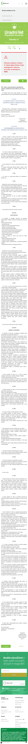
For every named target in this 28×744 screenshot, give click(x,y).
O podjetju (17, 719)
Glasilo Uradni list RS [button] (7, 16)
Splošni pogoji (18, 726)
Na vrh (21, 646)
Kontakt (17, 721)
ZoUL (12, 65)
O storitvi (17, 710)
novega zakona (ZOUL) (14, 732)
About (21, 719)
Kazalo (6, 81)
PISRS (6, 71)
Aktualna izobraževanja (19, 700)
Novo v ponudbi (4, 710)
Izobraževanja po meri (19, 702)
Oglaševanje (17, 724)
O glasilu (3, 701)
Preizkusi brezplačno (19, 711)
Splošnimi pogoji (16, 688)
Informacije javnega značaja (20, 722)
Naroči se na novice (5, 721)
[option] (14, 39)
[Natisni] (23, 80)
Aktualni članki (4, 719)
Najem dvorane (18, 704)
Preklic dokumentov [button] (7, 20)
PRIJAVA (14, 675)
